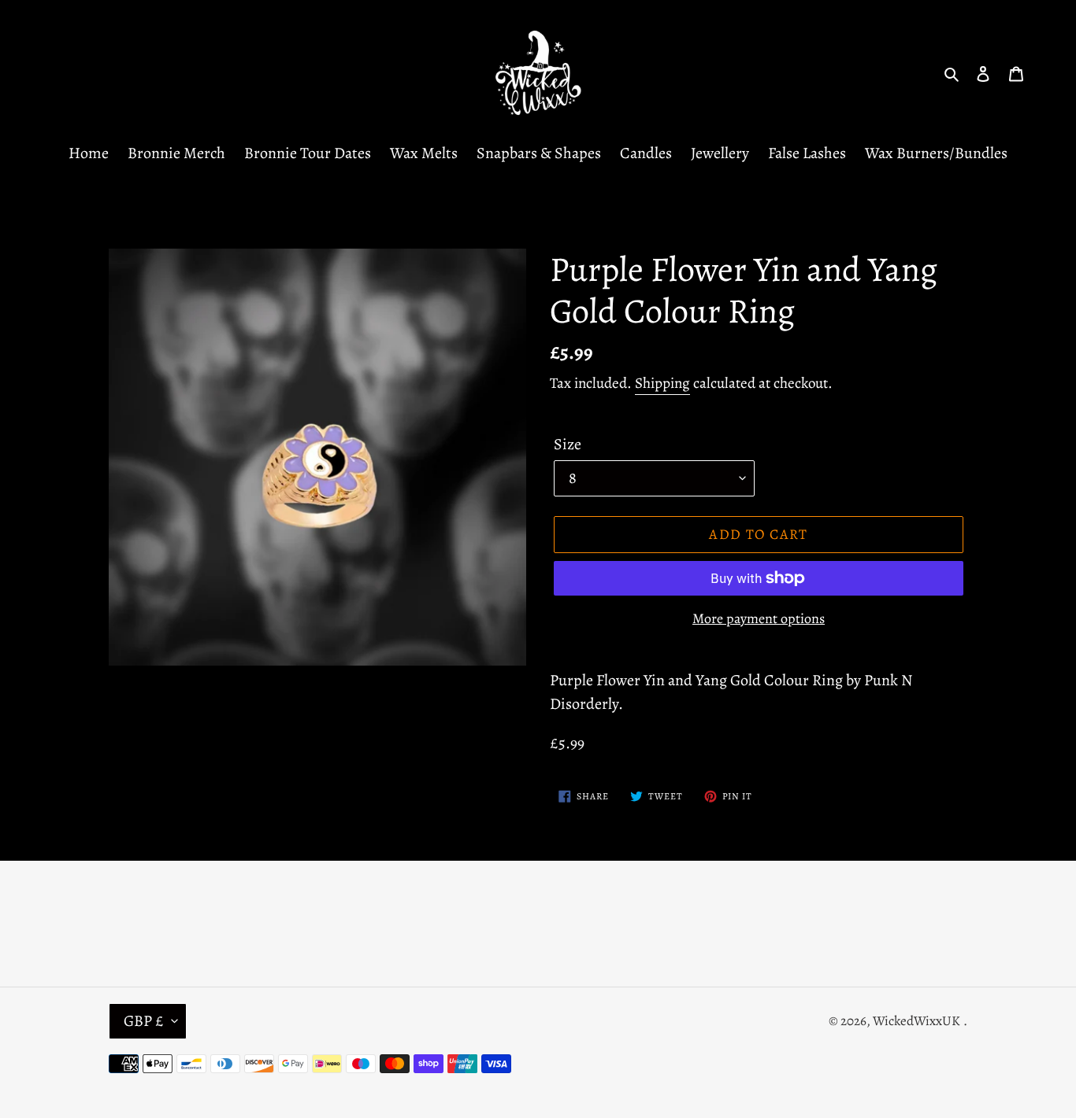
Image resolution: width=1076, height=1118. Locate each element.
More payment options (758, 618)
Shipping (662, 383)
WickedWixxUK (916, 1021)
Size (567, 444)
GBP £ (144, 1020)
